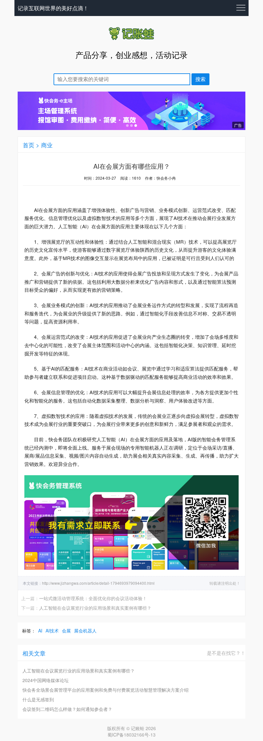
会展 (66, 630)
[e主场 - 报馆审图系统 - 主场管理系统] (131, 128)
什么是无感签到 (38, 699)
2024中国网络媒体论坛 (45, 680)
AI (40, 630)
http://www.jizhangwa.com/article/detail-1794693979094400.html (98, 583)
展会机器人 (85, 630)
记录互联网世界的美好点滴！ (53, 8)
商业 (47, 145)
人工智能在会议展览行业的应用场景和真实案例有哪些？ (95, 608)
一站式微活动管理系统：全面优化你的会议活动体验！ (93, 598)
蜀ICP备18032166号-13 (131, 734)
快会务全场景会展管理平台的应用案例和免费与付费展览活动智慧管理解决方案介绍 (105, 690)
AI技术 (52, 630)
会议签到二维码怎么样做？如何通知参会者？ (67, 709)
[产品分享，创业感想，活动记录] (131, 39)
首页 (28, 145)
